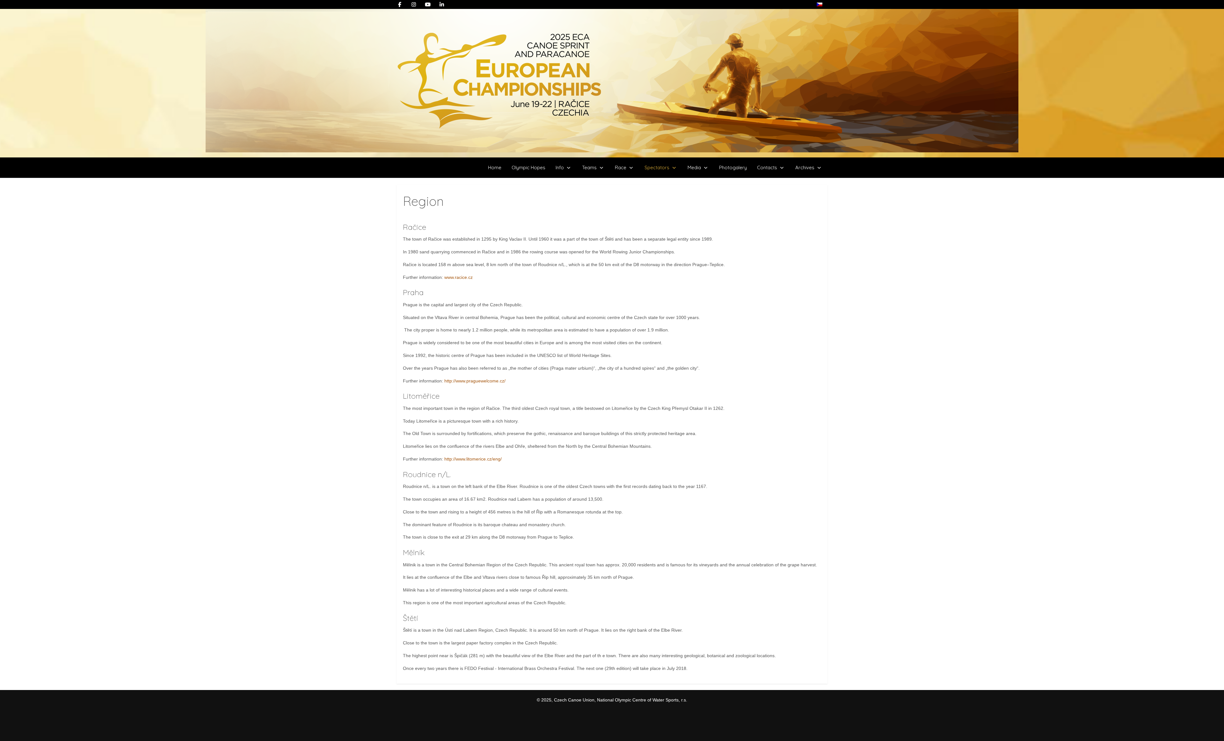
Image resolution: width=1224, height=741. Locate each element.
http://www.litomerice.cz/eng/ (473, 458)
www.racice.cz (458, 277)
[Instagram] (414, 4)
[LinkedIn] (442, 4)
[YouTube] (428, 4)
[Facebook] (400, 4)
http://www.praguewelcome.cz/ (475, 380)
